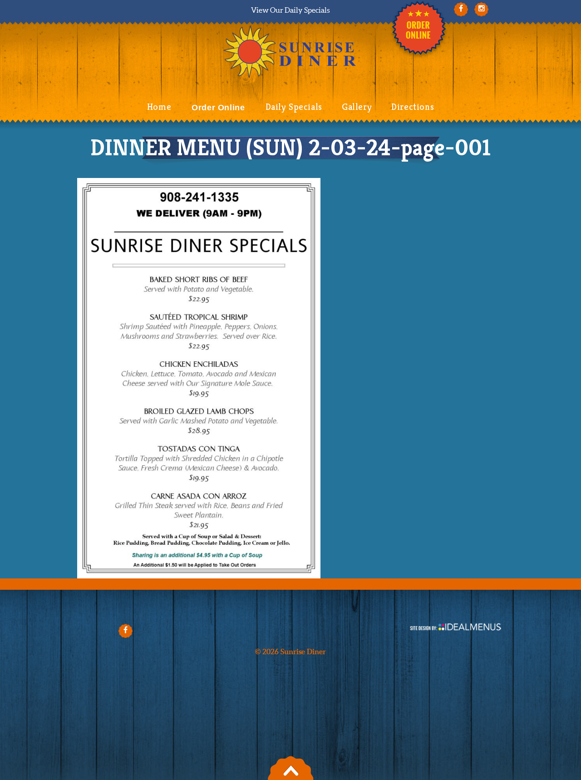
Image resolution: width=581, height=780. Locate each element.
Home (159, 107)
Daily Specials (294, 107)
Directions (412, 107)
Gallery (357, 107)
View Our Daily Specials (290, 10)
